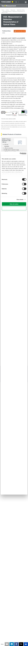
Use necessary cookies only (14, 208)
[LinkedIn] (11, 644)
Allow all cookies (14, 204)
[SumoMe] (26, 644)
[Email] (7, 644)
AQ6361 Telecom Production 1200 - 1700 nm (6, 140)
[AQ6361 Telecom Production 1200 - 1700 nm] (20, 141)
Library (7, 10)
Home (3, 10)
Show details (20, 199)
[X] (21, 644)
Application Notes (21, 10)
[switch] (24, 184)
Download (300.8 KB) (20, 31)
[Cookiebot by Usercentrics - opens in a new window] (20, 154)
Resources (13, 10)
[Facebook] (16, 644)
